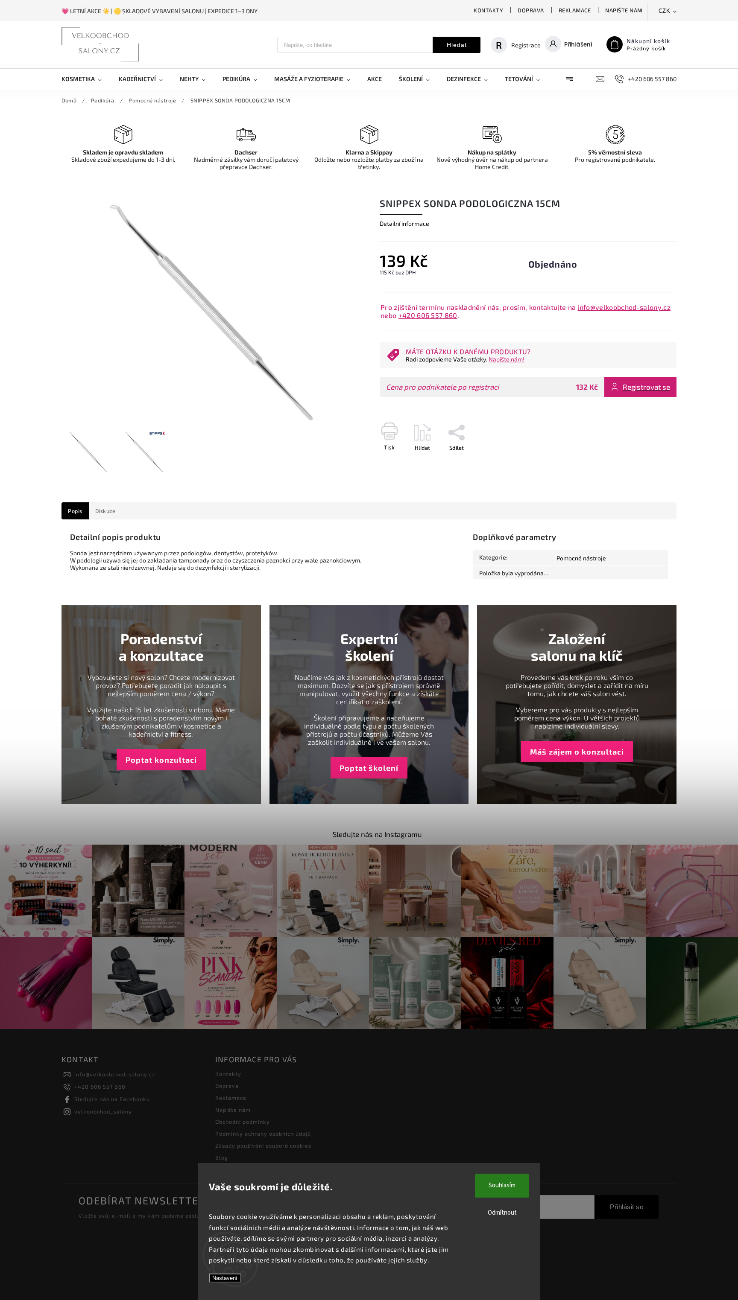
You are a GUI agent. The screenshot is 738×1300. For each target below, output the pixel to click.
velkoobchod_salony (103, 1111)
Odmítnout (502, 1212)
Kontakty (488, 10)
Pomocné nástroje (581, 558)
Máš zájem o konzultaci (577, 751)
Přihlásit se (626, 1206)
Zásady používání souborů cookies (263, 1145)
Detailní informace (404, 223)
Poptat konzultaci (161, 759)
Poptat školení (369, 767)
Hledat (457, 44)
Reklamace (575, 10)
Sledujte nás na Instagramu (377, 834)
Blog (221, 1157)
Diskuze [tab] (105, 510)
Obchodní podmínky (242, 1121)
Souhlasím (502, 1185)
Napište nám (623, 10)
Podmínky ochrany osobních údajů (263, 1133)
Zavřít (649, 462)
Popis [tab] (75, 510)
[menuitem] (86, 79)
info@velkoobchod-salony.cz (624, 307)
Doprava (531, 10)
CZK (665, 11)
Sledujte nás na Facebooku (112, 1099)
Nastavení (224, 1278)
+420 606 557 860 (427, 315)
